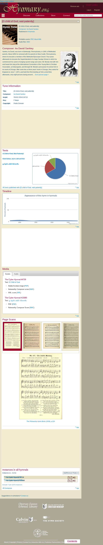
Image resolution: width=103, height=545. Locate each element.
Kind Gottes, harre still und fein (14, 159)
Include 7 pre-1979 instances (12, 485)
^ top (77, 82)
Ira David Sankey (19, 94)
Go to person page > (42, 75)
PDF (32, 39)
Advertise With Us (38, 542)
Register (97, 10)
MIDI (28, 42)
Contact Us (27, 542)
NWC (32, 289)
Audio (16, 274)
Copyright (12, 542)
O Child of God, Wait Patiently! (13, 154)
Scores (7, 274)
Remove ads (74, 6)
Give (63, 542)
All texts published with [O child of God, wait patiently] (22, 187)
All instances (7, 488)
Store (53, 15)
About (6, 542)
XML (18, 293)
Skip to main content (7, 1)
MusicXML (37, 39)
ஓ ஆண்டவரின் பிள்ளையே (11, 164)
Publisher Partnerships (52, 542)
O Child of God (14, 282)
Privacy (19, 542)
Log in (89, 10)
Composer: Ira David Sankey (28, 29)
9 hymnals (31, 32)
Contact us (24, 496)
